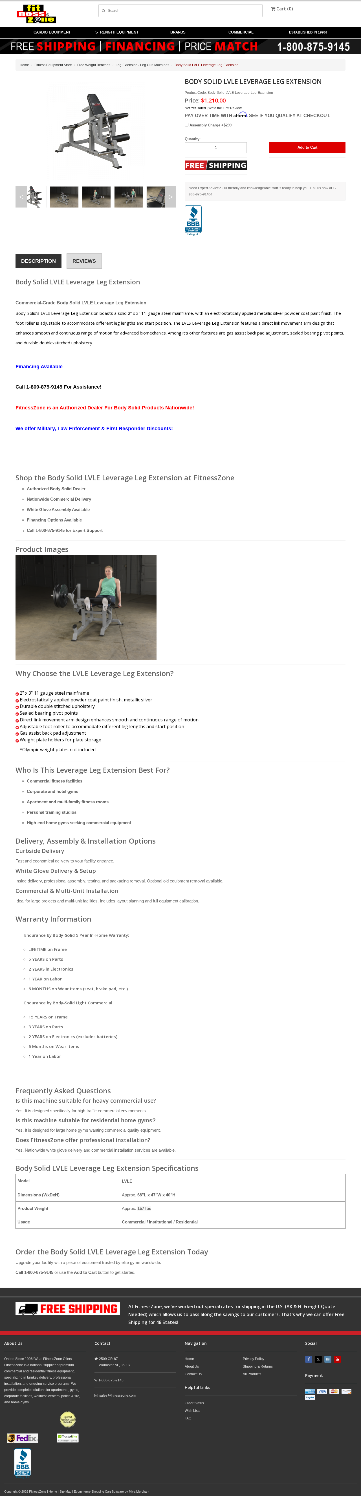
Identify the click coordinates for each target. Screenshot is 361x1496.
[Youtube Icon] (338, 1359)
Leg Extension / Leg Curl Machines (142, 65)
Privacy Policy (253, 1359)
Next (170, 197)
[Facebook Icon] (309, 1359)
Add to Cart (307, 147)
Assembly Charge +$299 (210, 125)
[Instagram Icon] (328, 1359)
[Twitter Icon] (319, 1359)
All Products (252, 1374)
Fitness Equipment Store (53, 65)
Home (24, 65)
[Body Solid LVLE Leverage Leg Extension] (86, 607)
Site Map (65, 1491)
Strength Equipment (116, 32)
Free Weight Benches (93, 65)
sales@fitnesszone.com (117, 1395)
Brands (178, 32)
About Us (192, 1366)
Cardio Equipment (52, 32)
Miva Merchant (139, 1491)
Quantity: (193, 139)
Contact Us (193, 1374)
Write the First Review (225, 108)
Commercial (241, 32)
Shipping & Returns (258, 1366)
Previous (21, 197)
